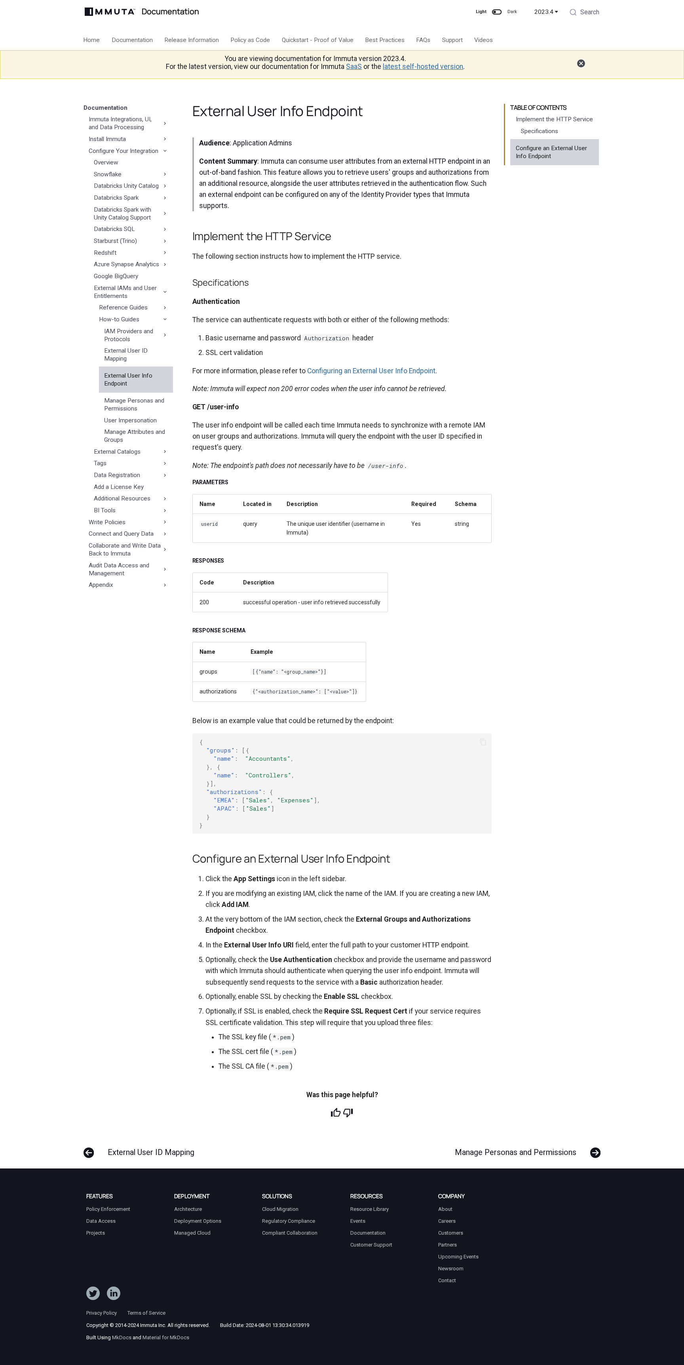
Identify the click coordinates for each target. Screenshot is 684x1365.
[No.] (348, 1112)
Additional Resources (122, 498)
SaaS (354, 67)
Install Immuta (107, 139)
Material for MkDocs (165, 1337)
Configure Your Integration (123, 151)
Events (357, 1221)
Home (92, 40)
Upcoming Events (458, 1257)
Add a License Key (119, 487)
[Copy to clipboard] (483, 742)
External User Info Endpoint (128, 379)
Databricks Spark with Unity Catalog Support (122, 213)
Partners (447, 1245)
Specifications (539, 131)
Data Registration (117, 475)
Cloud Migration (280, 1209)
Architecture (188, 1209)
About (445, 1209)
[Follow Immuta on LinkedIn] (113, 1295)
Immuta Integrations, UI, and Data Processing (120, 123)
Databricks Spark (116, 197)
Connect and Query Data (121, 533)
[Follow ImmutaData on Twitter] (93, 1295)
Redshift (105, 252)
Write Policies (107, 522)
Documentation (132, 40)
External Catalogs (117, 451)
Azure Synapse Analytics (126, 264)
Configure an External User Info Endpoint (551, 152)
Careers (447, 1221)
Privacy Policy (101, 1313)
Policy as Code (250, 40)
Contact (447, 1280)
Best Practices (385, 40)
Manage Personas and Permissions (134, 404)
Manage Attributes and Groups (134, 435)
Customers (450, 1233)
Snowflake (108, 174)
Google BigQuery (116, 276)
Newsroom (451, 1268)
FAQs (423, 40)
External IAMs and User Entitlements (125, 292)
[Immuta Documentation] (110, 11)
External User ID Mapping (126, 354)
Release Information (191, 40)
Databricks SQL (114, 229)
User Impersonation (130, 420)
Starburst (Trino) (115, 240)
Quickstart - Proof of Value (317, 40)
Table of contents (538, 108)
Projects (95, 1233)
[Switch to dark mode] (496, 12)
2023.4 (543, 11)
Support (452, 40)
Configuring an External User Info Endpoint (371, 371)
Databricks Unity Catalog (126, 185)
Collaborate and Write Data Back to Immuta (125, 549)
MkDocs (121, 1337)
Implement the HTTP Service (554, 119)
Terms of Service (146, 1313)
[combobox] (584, 13)
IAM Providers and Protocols (128, 335)
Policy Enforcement (108, 1209)
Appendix (101, 584)
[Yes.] (336, 1112)
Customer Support (371, 1245)
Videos (484, 40)
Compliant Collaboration (289, 1233)
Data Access (101, 1221)
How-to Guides (119, 319)
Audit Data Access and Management (119, 569)
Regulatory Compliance (288, 1221)
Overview (106, 162)
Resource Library (369, 1209)
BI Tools (105, 510)
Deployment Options (197, 1221)
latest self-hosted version (423, 67)
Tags (100, 463)
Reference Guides (123, 307)
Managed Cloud (192, 1233)
